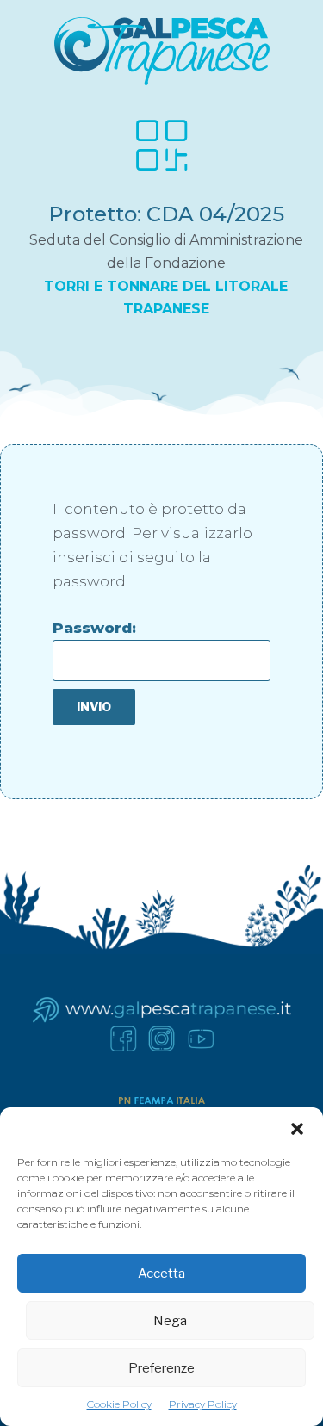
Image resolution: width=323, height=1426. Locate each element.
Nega (170, 1321)
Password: (94, 627)
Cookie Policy (119, 1404)
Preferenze (161, 1368)
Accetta (161, 1273)
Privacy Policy (203, 1404)
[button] (297, 1129)
